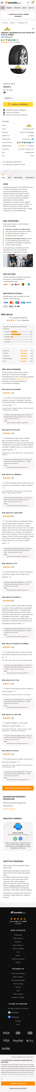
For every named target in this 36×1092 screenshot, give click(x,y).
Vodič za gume (18, 938)
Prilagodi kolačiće (18, 1088)
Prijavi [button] (5, 420)
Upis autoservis (18, 945)
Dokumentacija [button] (9, 809)
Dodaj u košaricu (20, 104)
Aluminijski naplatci (18, 980)
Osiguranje (18, 935)
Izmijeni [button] (32, 132)
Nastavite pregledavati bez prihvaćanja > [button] (22, 1057)
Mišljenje (18, 177)
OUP (18, 952)
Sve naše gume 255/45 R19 (12, 162)
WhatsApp (14, 1012)
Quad (24, 8)
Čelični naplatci (18, 977)
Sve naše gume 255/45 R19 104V (14, 164)
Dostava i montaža (18, 997)
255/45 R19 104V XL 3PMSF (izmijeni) (19, 15)
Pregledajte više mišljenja (18, 788)
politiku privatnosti (15, 886)
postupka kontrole (22, 379)
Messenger (15, 1017)
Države (18, 955)
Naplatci (9, 8)
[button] (18, 332)
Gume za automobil (18, 973)
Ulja (18, 990)
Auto (2, 8)
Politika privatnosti (18, 959)
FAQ (9, 177)
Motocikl (17, 8)
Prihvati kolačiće (18, 1083)
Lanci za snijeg (18, 984)
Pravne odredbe (18, 949)
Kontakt (18, 1021)
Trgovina (18, 987)
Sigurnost (30, 177)
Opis (3, 177)
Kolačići (18, 962)
